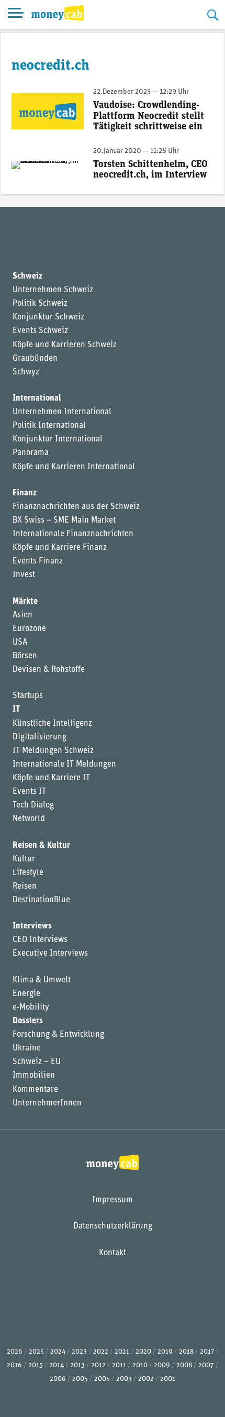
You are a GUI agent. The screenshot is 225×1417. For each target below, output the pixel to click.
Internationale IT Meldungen (64, 764)
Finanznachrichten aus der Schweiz (76, 507)
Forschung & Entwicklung (58, 1035)
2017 (207, 1351)
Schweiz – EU (37, 1062)
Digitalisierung (39, 737)
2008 (184, 1365)
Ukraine (27, 1048)
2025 (36, 1351)
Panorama (31, 453)
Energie (26, 994)
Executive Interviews (50, 953)
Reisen (25, 886)
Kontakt (112, 1253)
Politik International (49, 426)
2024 (57, 1351)
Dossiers (28, 1021)
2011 (119, 1365)
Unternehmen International (62, 412)
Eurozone (29, 629)
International (37, 398)
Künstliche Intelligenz (52, 723)
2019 (165, 1351)
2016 (14, 1365)
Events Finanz (38, 561)
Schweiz (27, 276)
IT (16, 709)
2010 (140, 1365)
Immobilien (34, 1075)
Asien (22, 615)
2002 (146, 1379)
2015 (35, 1365)
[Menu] (15, 14)
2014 (56, 1365)
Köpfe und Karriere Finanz (60, 548)
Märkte (25, 601)
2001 (167, 1379)
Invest (24, 575)
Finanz (25, 493)
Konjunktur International (58, 439)
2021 (122, 1351)
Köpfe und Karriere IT (51, 778)
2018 (186, 1351)
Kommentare (35, 1090)
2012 (98, 1365)
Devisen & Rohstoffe (49, 670)
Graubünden (35, 359)
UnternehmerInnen (47, 1103)
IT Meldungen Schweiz (53, 751)
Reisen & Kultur (41, 846)
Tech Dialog (33, 805)
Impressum (112, 1200)
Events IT (29, 792)
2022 (100, 1351)
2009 (162, 1365)
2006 (58, 1379)
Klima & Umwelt (42, 980)
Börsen (25, 656)
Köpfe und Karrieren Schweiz (65, 345)
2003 (124, 1379)
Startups (28, 696)
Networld (29, 819)
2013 (77, 1365)
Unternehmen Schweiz (53, 290)
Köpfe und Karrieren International (74, 467)
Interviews (32, 926)
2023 (79, 1351)
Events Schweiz (40, 331)
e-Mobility (31, 1007)
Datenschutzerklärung (112, 1226)
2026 (14, 1351)
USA (20, 642)
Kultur (24, 859)
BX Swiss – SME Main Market (64, 520)
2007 (206, 1365)
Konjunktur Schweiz (48, 317)
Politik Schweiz (40, 304)
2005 (80, 1379)
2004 (102, 1379)
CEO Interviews (40, 940)
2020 (143, 1351)
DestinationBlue (41, 900)
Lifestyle (28, 873)
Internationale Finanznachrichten (73, 534)
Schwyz (26, 372)
